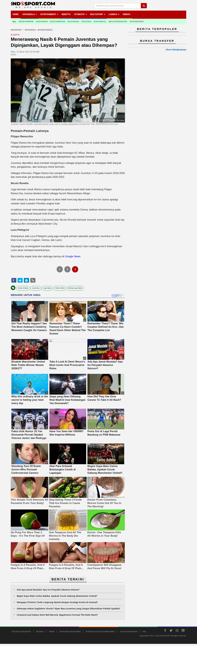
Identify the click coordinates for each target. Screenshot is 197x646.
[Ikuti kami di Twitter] (171, 631)
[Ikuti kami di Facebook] (165, 631)
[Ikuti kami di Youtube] (183, 631)
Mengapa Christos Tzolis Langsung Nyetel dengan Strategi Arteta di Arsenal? (57, 602)
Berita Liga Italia (75, 288)
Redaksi (40, 631)
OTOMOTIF (79, 14)
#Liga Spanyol (100, 21)
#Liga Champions (57, 21)
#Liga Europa (42, 21)
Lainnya (113, 14)
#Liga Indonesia (137, 21)
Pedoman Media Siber (70, 631)
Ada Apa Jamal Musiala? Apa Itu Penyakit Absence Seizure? (48, 589)
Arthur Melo (60, 288)
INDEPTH (66, 14)
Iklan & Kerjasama (129, 631)
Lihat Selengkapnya (175, 49)
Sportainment (48, 14)
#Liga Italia (86, 21)
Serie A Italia (23, 288)
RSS (144, 631)
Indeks (126, 14)
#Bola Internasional (118, 21)
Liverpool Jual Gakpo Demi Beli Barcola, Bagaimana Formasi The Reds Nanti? (57, 614)
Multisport (96, 14)
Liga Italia (47, 288)
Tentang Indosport (21, 631)
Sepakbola (28, 14)
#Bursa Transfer (26, 21)
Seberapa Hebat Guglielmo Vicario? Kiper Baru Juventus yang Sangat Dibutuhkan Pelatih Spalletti (68, 608)
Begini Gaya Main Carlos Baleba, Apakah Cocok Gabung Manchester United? (57, 595)
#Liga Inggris (73, 21)
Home (16, 14)
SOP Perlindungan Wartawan (100, 631)
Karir (51, 631)
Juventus (36, 288)
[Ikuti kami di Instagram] (177, 631)
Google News (72, 256)
